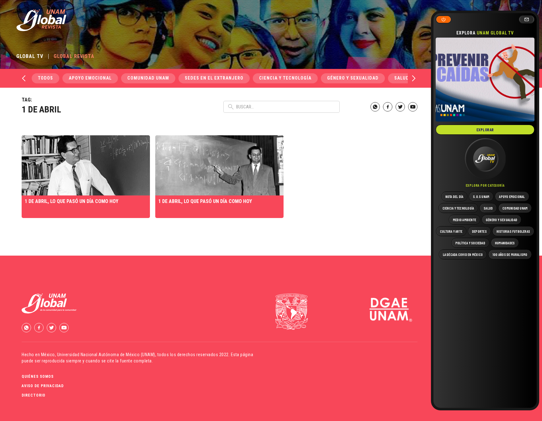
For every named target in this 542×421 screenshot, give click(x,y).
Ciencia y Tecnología (285, 78)
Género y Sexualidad (353, 78)
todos (45, 78)
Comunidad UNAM (148, 78)
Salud (401, 78)
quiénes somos (38, 376)
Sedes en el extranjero (214, 78)
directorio (33, 395)
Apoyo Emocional (90, 78)
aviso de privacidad (43, 386)
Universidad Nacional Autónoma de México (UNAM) (106, 354)
